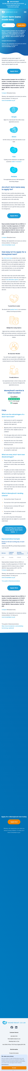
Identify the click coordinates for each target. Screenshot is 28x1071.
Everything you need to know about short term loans (14, 530)
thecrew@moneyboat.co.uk (14, 1038)
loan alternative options (12, 279)
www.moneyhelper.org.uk (8, 46)
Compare (4, 40)
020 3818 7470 (14, 1036)
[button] (25, 12)
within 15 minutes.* (17, 161)
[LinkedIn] (16, 1027)
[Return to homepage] (9, 12)
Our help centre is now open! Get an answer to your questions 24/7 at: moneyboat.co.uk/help (13, 5)
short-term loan (8, 258)
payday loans (13, 309)
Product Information (14, 1053)
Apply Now (21, 25)
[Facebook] (11, 1027)
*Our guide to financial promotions (11, 581)
